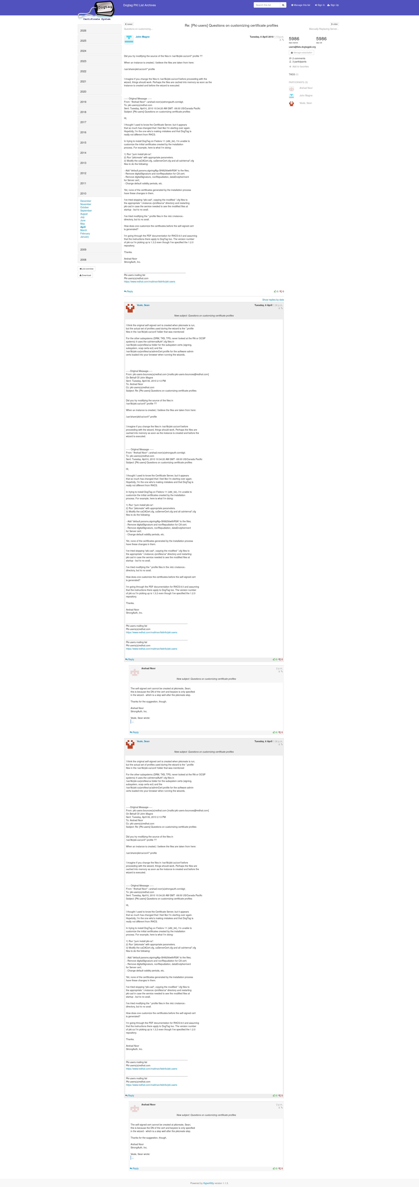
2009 (83, 249)
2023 (83, 61)
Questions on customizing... (138, 28)
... (133, 721)
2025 (83, 41)
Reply (129, 291)
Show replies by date (273, 299)
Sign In (321, 5)
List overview (87, 268)
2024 (83, 51)
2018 (83, 112)
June (82, 220)
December (85, 200)
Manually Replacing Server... (324, 28)
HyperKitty (208, 1183)
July (82, 217)
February (85, 233)
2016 (83, 132)
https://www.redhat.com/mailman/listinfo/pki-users (149, 281)
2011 (83, 183)
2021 (83, 81)
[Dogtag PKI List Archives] (96, 5)
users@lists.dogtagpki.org (302, 46)
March (83, 230)
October (84, 207)
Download (86, 275)
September (86, 210)
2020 (83, 91)
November (85, 204)
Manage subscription (302, 52)
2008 (83, 260)
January (84, 236)
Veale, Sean (143, 305)
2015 (83, 142)
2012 (83, 173)
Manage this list (301, 5)
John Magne (143, 36)
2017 (83, 122)
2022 (83, 71)
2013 (83, 163)
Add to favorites (300, 66)
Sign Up (334, 5)
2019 (83, 102)
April (83, 226)
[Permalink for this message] (283, 39)
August (84, 213)
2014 (83, 153)
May (82, 223)
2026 (83, 30)
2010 (83, 193)
